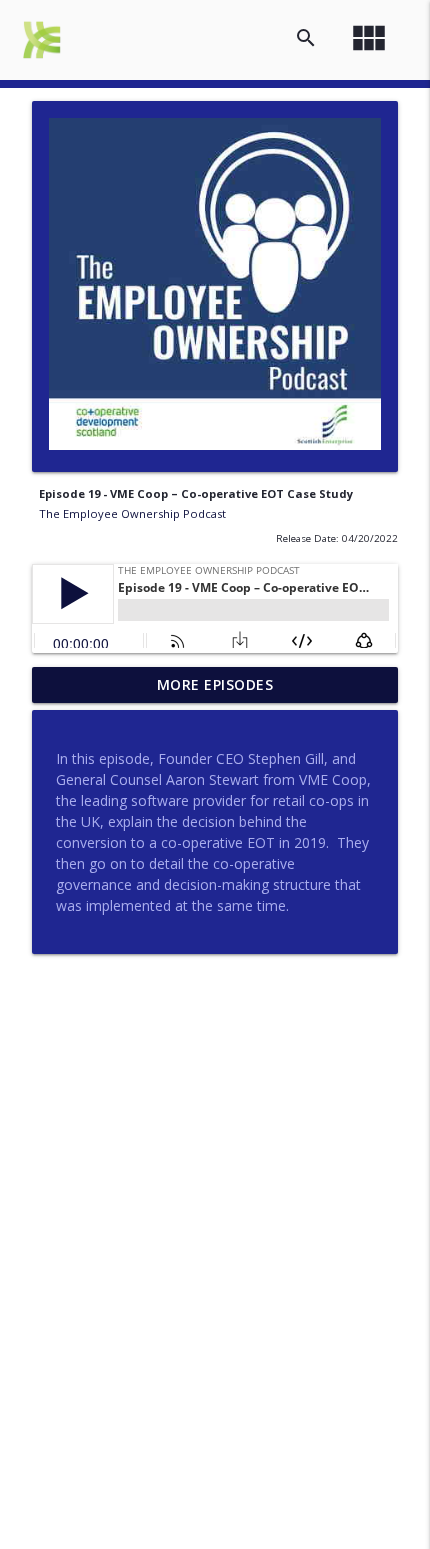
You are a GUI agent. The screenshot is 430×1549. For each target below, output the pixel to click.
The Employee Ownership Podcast (132, 513)
